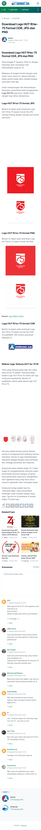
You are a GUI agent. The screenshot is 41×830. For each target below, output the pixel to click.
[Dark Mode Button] (37, 3)
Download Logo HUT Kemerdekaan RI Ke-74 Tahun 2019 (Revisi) (10, 532)
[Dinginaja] (20, 3)
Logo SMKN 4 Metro (16, 316)
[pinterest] (26, 506)
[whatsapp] (17, 506)
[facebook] (8, 506)
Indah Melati (12, 692)
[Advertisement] (20, 143)
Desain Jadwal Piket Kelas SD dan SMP (29, 557)
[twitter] (12, 506)
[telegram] (22, 506)
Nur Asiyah (11, 650)
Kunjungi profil (17, 800)
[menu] (4, 3)
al (8, 712)
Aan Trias (10, 731)
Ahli (8, 600)
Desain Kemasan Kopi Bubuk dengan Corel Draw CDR (29, 532)
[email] (31, 506)
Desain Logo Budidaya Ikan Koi (10, 557)
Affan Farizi (11, 629)
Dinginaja (24, 825)
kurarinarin (11, 765)
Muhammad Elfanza (15, 673)
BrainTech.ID (12, 749)
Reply (11, 623)
